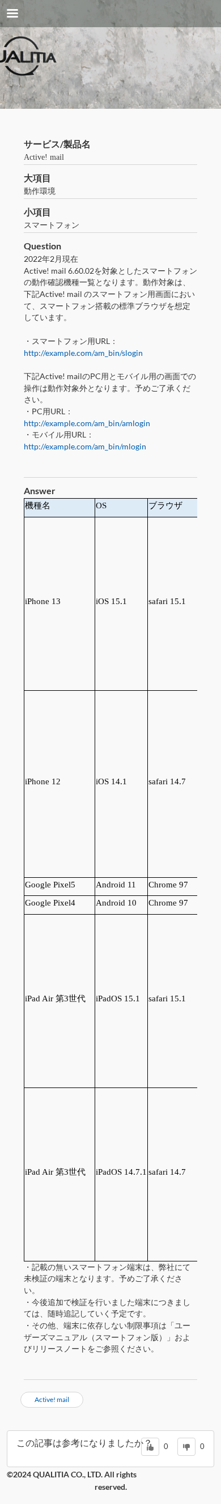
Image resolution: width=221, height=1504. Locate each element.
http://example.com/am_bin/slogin (83, 353)
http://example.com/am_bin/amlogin (87, 423)
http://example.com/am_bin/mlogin (85, 446)
